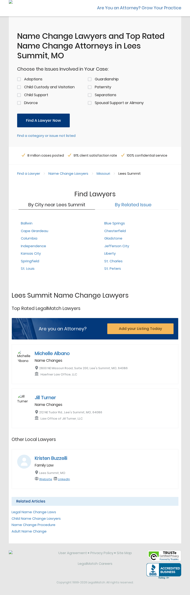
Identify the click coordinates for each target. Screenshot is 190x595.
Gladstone (113, 238)
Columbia (29, 238)
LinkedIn (64, 479)
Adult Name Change (29, 531)
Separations (105, 95)
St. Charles (113, 261)
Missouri (103, 173)
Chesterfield (115, 230)
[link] (30, 556)
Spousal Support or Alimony (119, 102)
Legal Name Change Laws (34, 512)
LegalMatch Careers (95, 563)
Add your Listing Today (140, 328)
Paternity (103, 87)
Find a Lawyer (28, 173)
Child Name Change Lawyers (36, 518)
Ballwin (26, 223)
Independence (33, 245)
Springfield (30, 261)
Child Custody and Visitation (49, 87)
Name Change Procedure (33, 524)
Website (45, 479)
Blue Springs (114, 223)
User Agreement (72, 552)
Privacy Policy (101, 552)
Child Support (36, 95)
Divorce (31, 102)
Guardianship (107, 79)
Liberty (110, 253)
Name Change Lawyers (68, 173)
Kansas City (31, 253)
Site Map (124, 552)
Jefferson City (116, 245)
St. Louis (28, 268)
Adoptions (33, 79)
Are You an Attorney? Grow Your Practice (139, 8)
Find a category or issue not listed (46, 135)
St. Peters (112, 268)
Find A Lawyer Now (43, 120)
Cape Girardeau (34, 230)
